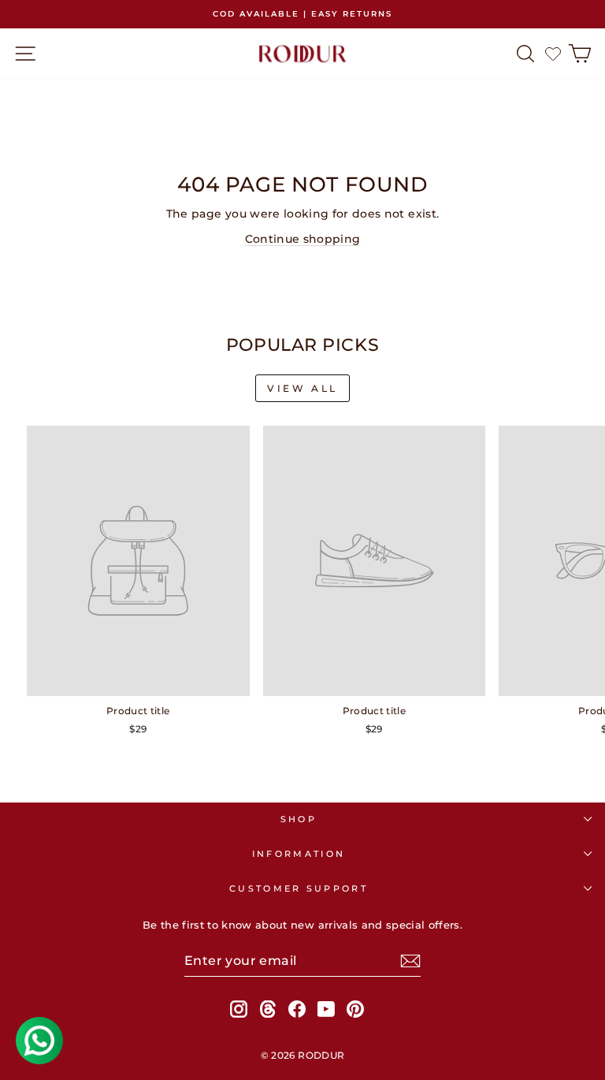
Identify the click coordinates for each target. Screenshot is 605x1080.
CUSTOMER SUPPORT (298, 888)
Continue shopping (303, 239)
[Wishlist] (553, 53)
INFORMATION (298, 853)
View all (302, 388)
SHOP (298, 819)
